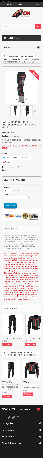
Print (7, 170)
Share (16, 158)
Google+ (26, 158)
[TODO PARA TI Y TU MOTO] (21, 13)
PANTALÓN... (7, 382)
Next (35, 111)
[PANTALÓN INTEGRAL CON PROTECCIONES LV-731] (15, 111)
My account (8, 436)
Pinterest (8, 162)
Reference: (6, 133)
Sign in (38, 4)
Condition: (6, 136)
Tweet (7, 158)
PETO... (26, 382)
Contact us (10, 4)
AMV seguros (6, 1)
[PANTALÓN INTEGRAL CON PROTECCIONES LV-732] (12, 324)
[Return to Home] (4, 56)
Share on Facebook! (11, 167)
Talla (6, 194)
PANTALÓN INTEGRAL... (12, 338)
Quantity (7, 187)
